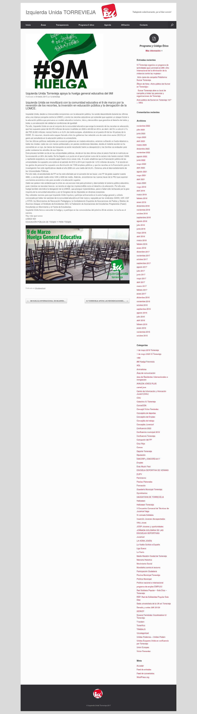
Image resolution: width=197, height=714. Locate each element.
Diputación (141, 455)
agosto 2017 (142, 267)
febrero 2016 (142, 324)
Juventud (140, 536)
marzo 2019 (142, 194)
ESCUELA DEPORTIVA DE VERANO (153, 470)
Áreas (43, 24)
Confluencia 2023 (144, 428)
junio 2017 (141, 274)
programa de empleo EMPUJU (149, 586)
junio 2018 (141, 228)
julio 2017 (141, 270)
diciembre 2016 (143, 297)
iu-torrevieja (55, 96)
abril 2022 (141, 167)
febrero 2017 (142, 289)
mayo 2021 (141, 175)
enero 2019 (141, 202)
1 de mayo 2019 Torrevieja (148, 350)
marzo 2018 (142, 240)
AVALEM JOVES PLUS (146, 383)
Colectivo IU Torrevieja (146, 401)
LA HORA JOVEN (144, 540)
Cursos (140, 447)
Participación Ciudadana (147, 571)
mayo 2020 (141, 183)
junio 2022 (141, 160)
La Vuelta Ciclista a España (148, 544)
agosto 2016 (142, 312)
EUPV (139, 474)
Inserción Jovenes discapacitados (151, 518)
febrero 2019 (142, 198)
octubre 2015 (142, 335)
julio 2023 (141, 129)
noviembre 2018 (143, 209)
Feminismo (141, 477)
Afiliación (125, 24)
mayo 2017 (141, 278)
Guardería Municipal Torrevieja (149, 489)
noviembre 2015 (143, 331)
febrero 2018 (142, 244)
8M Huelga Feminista (145, 361)
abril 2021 (141, 179)
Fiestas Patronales (144, 481)
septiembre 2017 (144, 263)
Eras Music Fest (144, 466)
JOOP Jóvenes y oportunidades (150, 526)
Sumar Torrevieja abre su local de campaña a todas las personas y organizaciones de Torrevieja (151, 93)
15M (138, 357)
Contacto (144, 24)
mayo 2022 (141, 164)
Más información (153, 50)
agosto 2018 (142, 221)
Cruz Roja (141, 443)
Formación (141, 485)
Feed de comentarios (145, 673)
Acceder (140, 665)
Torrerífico (141, 625)
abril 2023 (141, 141)
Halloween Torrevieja (145, 504)
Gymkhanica (142, 493)
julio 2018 (141, 225)
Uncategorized (40, 288)
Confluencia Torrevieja (146, 436)
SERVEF (140, 611)
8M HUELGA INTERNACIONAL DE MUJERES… (46, 301)
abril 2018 (141, 236)
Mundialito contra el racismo (148, 567)
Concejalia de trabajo (145, 420)
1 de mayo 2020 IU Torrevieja (149, 354)
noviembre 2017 (143, 255)
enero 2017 (141, 293)
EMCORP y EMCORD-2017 (148, 458)
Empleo (140, 462)
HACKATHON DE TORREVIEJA (150, 497)
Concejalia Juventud (145, 424)
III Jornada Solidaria (145, 515)
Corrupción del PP (144, 439)
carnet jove (141, 387)
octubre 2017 (142, 259)
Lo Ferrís (140, 552)
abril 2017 (141, 282)
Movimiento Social (144, 563)
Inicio (28, 24)
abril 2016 (141, 320)
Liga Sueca (141, 548)
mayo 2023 (141, 137)
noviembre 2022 (143, 152)
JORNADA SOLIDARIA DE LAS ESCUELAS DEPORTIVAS (150, 531)
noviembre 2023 (143, 125)
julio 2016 (141, 316)
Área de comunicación (146, 373)
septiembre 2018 (144, 217)
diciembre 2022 (143, 148)
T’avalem (140, 621)
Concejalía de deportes (146, 413)
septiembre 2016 (144, 309)
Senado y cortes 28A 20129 (148, 607)
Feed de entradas (144, 669)
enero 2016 (141, 328)
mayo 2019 (141, 186)
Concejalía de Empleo (146, 416)
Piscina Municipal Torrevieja (148, 575)
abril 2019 (141, 190)
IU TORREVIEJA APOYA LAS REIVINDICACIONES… (107, 301)
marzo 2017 (142, 286)
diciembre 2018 (143, 205)
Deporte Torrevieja (144, 451)
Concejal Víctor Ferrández (147, 409)
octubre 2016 (142, 305)
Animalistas (142, 369)
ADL (138, 365)
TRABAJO (141, 629)
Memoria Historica (144, 559)
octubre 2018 (142, 213)
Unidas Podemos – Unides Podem (151, 637)
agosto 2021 (142, 171)
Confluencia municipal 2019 (148, 432)
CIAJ (139, 397)
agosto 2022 (142, 156)
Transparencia (62, 24)
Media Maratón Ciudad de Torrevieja (152, 556)
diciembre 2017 (143, 251)
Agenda (107, 24)
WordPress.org (143, 677)
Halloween (141, 500)
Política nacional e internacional (150, 582)
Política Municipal (144, 579)
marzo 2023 (142, 144)
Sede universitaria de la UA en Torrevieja (154, 603)
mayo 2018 (141, 232)
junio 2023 (141, 133)
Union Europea (143, 647)
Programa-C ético (86, 24)
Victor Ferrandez (144, 651)
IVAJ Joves (141, 522)
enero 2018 (141, 247)
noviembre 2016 (143, 301)
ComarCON (141, 405)
